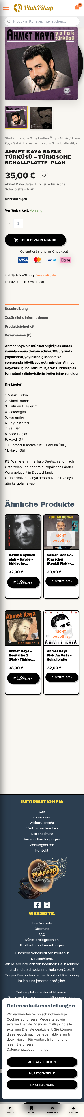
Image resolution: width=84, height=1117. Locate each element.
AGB (42, 811)
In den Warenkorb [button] (24, 582)
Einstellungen (42, 1084)
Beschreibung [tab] (16, 308)
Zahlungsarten (42, 844)
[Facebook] (37, 905)
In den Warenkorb (38, 240)
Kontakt (42, 850)
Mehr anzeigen (16, 199)
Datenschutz (42, 833)
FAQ (42, 934)
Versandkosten (47, 275)
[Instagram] (47, 905)
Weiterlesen (63, 581)
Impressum (42, 817)
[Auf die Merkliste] (44, 175)
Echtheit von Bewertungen (42, 945)
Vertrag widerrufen (42, 828)
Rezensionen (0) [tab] (18, 335)
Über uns (42, 928)
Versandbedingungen (42, 839)
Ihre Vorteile (42, 923)
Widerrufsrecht (42, 822)
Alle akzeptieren (42, 1062)
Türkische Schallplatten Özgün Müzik (42, 138)
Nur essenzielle (42, 1073)
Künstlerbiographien (42, 939)
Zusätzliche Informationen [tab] (26, 317)
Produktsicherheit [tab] (19, 326)
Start (8, 138)
